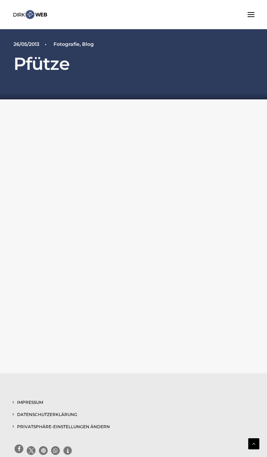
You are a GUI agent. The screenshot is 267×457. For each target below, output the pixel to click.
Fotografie (67, 44)
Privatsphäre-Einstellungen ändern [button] (63, 426)
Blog (88, 44)
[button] (251, 14)
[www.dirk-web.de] (30, 14)
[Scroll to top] (253, 443)
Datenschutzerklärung (47, 414)
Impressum (30, 402)
